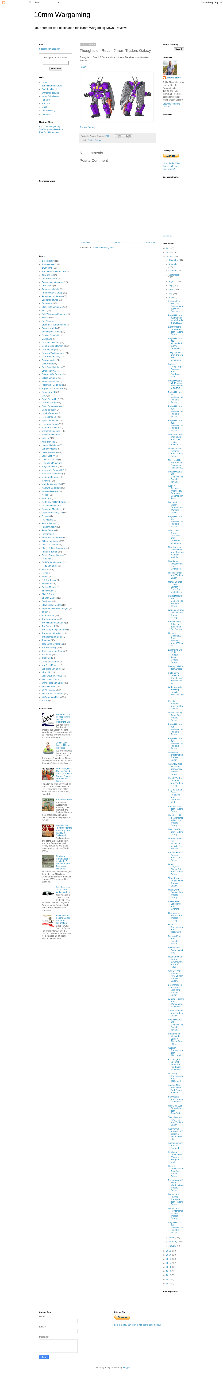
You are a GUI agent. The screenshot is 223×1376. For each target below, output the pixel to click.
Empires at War (49, 371)
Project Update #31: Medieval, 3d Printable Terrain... (175, 397)
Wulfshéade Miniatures (53, 693)
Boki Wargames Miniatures (54, 314)
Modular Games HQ (51, 484)
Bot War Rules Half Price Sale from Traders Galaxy (175, 990)
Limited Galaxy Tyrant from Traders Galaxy (175, 716)
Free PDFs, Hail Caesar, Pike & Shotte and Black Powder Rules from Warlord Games (64, 774)
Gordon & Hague (50, 402)
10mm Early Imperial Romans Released (64, 745)
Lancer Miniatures (50, 445)
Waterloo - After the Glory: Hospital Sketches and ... (176, 692)
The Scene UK (49, 626)
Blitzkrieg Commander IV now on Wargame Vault (175, 1157)
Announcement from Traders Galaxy (175, 809)
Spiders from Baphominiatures (175, 950)
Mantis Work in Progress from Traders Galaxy (175, 452)
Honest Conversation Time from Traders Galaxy (175, 1171)
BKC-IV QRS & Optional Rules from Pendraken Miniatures (175, 1064)
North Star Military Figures (54, 502)
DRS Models (48, 364)
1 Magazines (48, 264)
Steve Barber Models (52, 605)
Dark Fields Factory (51, 356)
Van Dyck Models (50, 665)
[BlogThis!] (120, 136)
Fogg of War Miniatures (53, 388)
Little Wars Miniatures (52, 463)
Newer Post (85, 242)
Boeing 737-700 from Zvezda (175, 667)
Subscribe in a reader (49, 49)
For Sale (46, 100)
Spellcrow (46, 601)
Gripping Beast (49, 410)
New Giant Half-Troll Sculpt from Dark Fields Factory (175, 439)
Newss (45, 495)
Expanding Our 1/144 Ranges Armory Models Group (175, 656)
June (171, 289)
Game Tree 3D (49, 392)
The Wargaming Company (54, 630)
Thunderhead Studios (52, 637)
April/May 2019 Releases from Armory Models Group (175, 769)
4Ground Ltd (48, 275)
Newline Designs (50, 491)
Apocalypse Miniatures (52, 282)
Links (44, 107)
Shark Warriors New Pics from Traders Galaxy (175, 1121)
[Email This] (117, 136)
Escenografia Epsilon (52, 374)
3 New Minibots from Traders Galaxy (175, 1013)
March (171, 1237)
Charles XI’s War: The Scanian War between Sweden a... (175, 306)
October (172, 270)
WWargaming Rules (51, 697)
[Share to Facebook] (127, 136)
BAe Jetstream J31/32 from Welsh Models (63, 889)
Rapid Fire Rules (64, 799)
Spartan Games (49, 598)
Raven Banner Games (52, 555)
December (173, 260)
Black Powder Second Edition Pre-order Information (63, 919)
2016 (168, 1259)
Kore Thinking (48, 442)
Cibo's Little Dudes (51, 342)
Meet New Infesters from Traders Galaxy (175, 756)
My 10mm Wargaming (49, 126)
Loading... (167, 236)
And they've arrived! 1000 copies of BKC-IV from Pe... (175, 1134)
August (172, 281)
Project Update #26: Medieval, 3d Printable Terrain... (175, 601)
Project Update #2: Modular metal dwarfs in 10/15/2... (175, 319)
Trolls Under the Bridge (53, 651)
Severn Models (49, 587)
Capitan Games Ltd (51, 335)
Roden (45, 576)
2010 (168, 1283)
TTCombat (47, 658)
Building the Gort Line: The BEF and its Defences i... (175, 678)
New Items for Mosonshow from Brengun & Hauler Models (176, 552)
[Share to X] (123, 136)
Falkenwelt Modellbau (52, 385)
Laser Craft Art (48, 456)
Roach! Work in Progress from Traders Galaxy (175, 782)
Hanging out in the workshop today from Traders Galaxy (175, 820)
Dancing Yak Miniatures (53, 353)
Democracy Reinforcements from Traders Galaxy (175, 1213)
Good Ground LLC (50, 399)
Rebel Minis (47, 559)
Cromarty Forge (49, 349)
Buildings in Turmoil (51, 332)
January (172, 1246)
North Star (46, 498)
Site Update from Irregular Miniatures (175, 1099)
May (170, 293)
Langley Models (49, 449)
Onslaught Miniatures (52, 509)
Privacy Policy (48, 110)
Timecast (46, 640)
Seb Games (47, 583)
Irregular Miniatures (51, 431)
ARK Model (47, 285)
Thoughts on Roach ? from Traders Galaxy (175, 882)
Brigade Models (49, 328)
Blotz (44, 310)
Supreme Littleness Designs (55, 608)
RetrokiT (46, 569)
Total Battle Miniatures (52, 644)
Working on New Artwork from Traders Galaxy (176, 614)
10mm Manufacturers (52, 86)
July (170, 285)
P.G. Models (47, 520)
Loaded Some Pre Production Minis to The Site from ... (175, 843)
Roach (83, 67)
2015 (168, 1263)
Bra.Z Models (48, 321)
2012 (168, 1275)
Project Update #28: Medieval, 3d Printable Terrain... (175, 477)
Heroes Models (49, 417)
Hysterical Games (50, 424)
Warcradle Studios (50, 679)
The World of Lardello (52, 633)
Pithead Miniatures (51, 541)
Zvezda (45, 700)
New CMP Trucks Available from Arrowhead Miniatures (174, 536)
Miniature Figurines (51, 477)
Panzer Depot (48, 523)
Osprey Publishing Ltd (52, 512)
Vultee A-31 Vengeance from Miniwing (175, 905)
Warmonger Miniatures (52, 683)
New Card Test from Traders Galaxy (175, 832)
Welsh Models (48, 686)
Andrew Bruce (173, 78)
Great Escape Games (52, 406)
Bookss (45, 317)
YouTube (46, 103)
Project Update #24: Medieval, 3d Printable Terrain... (175, 743)
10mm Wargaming (62, 14)
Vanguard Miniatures (51, 669)
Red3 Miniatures (49, 566)
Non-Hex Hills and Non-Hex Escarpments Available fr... (175, 464)
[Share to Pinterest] (130, 136)
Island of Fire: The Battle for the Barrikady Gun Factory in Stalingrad (64, 830)
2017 (168, 1255)
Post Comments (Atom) (103, 247)
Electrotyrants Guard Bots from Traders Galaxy (175, 331)
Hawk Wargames (50, 413)
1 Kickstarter (47, 261)
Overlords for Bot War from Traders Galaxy (175, 917)
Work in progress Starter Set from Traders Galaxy (175, 869)
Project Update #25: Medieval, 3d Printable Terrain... (175, 729)
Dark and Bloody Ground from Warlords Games (175, 507)
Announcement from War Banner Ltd (175, 1145)
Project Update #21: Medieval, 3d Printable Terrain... (175, 1227)
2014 (168, 1267)
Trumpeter (47, 654)
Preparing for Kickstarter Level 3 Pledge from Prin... (175, 1039)
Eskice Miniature (49, 378)
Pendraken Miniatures (52, 537)
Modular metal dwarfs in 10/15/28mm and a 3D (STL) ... (175, 962)
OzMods (46, 516)
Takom (45, 612)
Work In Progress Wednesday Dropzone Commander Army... (175, 492)
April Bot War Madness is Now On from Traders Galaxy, (175, 976)
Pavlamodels (48, 534)
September (173, 275)
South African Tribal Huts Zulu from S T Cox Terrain (175, 625)
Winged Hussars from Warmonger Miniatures (176, 1003)
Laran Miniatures (50, 452)
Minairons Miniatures (52, 473)
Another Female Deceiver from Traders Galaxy (175, 856)
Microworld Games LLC (53, 470)
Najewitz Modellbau (51, 488)
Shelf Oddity (47, 591)
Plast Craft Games (50, 544)
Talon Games (48, 615)
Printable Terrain (49, 552)
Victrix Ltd (46, 672)
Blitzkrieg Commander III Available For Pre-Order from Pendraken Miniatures (63, 862)
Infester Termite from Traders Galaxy (175, 575)
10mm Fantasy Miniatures (54, 271)
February (173, 1241)
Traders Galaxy (87, 127)
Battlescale (47, 303)
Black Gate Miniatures (52, 307)
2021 (168, 248)
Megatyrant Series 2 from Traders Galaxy (175, 893)
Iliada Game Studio (51, 427)
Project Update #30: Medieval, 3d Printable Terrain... (175, 411)
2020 (168, 252)
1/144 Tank (47, 268)
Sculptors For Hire (50, 89)
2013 (168, 1271)
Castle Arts (47, 339)
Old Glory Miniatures (51, 505)
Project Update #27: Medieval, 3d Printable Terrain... (175, 521)
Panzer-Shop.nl (49, 527)
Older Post (150, 242)
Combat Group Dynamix (53, 346)
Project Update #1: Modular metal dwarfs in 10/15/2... (175, 384)
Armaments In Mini (50, 289)
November (173, 264)
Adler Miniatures (49, 278)
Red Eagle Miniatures (52, 562)
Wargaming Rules (50, 93)
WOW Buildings (49, 690)
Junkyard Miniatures (51, 435)
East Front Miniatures (49, 132)
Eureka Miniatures (50, 381)
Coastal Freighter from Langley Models (175, 705)
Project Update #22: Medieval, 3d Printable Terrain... (175, 1025)
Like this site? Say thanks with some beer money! (171, 166)
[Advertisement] (56, 156)
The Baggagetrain (50, 619)
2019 (168, 256)
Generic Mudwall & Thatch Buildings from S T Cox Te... (175, 639)
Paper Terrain (48, 530)
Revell (45, 573)
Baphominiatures (50, 300)
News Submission (50, 96)
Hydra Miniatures (50, 420)
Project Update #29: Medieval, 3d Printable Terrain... (175, 425)
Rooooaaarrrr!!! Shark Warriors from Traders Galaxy (175, 1185)
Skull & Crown (48, 594)
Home (118, 242)
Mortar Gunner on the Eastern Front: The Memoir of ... (175, 587)
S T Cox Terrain (49, 580)
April (170, 297)
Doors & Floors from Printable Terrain (175, 940)
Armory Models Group (52, 293)
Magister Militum (49, 466)
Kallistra (45, 438)
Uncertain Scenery (50, 662)
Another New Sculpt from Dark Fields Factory (175, 1089)
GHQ (44, 396)
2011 (168, 1279)
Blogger (126, 1367)
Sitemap (46, 114)
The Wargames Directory (51, 129)
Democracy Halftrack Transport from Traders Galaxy (175, 1199)
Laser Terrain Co (50, 459)
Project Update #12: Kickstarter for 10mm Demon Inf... (176, 343)
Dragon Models (49, 360)
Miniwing (46, 481)
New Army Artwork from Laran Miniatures (175, 565)
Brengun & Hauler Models (54, 325)
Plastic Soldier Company (53, 548)
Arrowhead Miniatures (52, 296)
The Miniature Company (53, 623)
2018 (168, 1251)
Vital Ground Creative (52, 676)
